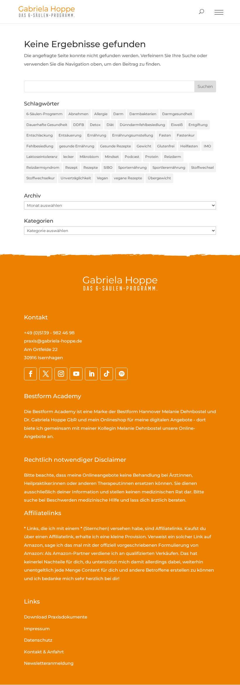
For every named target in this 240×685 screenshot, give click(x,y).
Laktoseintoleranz (41, 156)
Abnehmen (78, 114)
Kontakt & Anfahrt (44, 652)
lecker (68, 156)
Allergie (100, 114)
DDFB (78, 124)
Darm (118, 114)
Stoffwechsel (202, 167)
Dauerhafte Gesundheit (46, 124)
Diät (110, 124)
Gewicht (144, 146)
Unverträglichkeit (76, 178)
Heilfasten (189, 146)
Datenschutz (38, 640)
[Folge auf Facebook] (30, 373)
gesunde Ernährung (76, 146)
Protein (151, 156)
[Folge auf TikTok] (106, 373)
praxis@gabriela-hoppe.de (53, 341)
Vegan (102, 178)
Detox (95, 124)
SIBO (108, 167)
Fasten (165, 135)
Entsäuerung (70, 135)
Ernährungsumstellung (132, 135)
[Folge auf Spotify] (121, 374)
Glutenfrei (165, 146)
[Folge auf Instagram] (60, 373)
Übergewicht (159, 178)
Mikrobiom (89, 156)
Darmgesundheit (177, 114)
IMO (207, 146)
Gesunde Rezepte (115, 146)
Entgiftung (198, 124)
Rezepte (90, 167)
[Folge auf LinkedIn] (91, 373)
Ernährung (96, 135)
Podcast (132, 156)
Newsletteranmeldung (48, 663)
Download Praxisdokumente (55, 617)
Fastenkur (186, 135)
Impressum (37, 628)
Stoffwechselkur (40, 178)
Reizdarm (172, 156)
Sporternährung (132, 167)
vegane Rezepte (128, 178)
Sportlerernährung (168, 167)
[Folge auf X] (45, 373)
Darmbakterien (142, 114)
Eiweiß (177, 124)
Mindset (112, 156)
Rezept (71, 167)
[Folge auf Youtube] (76, 373)
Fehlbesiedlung (39, 146)
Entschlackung (39, 135)
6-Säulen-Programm (44, 114)
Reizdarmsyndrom (42, 167)
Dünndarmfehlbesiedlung (142, 124)
